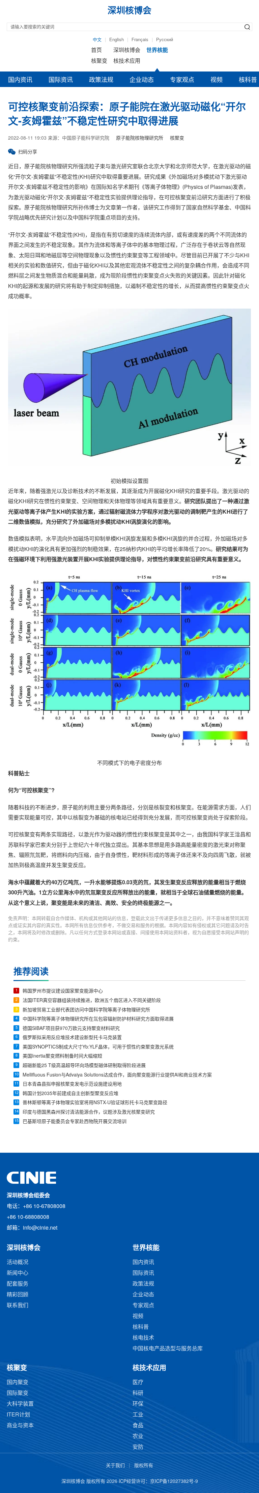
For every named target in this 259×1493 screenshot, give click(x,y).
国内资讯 (20, 80)
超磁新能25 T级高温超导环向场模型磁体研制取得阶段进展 (84, 1065)
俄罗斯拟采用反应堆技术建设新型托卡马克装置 (72, 1037)
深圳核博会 (126, 50)
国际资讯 (61, 80)
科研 (138, 1393)
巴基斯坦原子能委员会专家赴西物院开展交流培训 (74, 1121)
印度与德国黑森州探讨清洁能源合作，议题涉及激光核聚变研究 (89, 1112)
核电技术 (143, 1338)
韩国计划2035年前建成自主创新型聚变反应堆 (70, 1093)
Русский (164, 39)
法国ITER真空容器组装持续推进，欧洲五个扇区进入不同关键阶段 (92, 1000)
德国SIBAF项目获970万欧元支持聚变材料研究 (71, 1028)
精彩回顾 (17, 1295)
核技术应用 (126, 61)
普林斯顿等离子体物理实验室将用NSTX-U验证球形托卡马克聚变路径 (95, 1103)
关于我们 (115, 1465)
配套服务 (17, 1284)
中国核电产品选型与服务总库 (168, 1349)
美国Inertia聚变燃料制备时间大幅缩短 (62, 1056)
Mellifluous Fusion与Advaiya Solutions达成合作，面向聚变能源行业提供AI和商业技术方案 (117, 1075)
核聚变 (99, 61)
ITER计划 (18, 1415)
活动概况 (17, 1262)
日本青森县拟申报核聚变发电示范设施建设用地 (72, 1084)
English (116, 39)
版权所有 (143, 1465)
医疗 (138, 1382)
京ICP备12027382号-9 (174, 1481)
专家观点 (182, 80)
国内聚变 (17, 1382)
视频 (216, 80)
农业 (138, 1436)
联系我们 (17, 1306)
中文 (97, 39)
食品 (138, 1426)
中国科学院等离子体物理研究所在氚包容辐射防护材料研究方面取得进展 (98, 1019)
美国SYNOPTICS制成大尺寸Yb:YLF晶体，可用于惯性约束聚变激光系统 (98, 1047)
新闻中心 (17, 1273)
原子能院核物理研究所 (139, 138)
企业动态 (142, 80)
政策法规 (101, 80)
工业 (138, 1415)
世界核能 (157, 50)
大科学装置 (20, 1404)
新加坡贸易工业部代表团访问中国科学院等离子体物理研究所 (86, 1010)
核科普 (141, 1327)
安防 (138, 1447)
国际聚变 (17, 1393)
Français (140, 39)
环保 (138, 1404)
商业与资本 (20, 1426)
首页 (96, 50)
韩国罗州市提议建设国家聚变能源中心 (63, 991)
